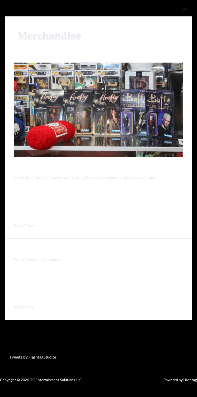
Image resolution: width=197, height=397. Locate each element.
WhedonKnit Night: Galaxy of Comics (83, 168)
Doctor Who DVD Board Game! (70, 250)
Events (92, 177)
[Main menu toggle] (185, 8)
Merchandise (110, 177)
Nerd (128, 177)
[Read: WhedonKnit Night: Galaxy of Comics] (98, 109)
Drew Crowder (27, 259)
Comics (38, 177)
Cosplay (77, 177)
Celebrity (22, 177)
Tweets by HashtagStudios (33, 356)
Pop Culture (145, 177)
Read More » (25, 224)
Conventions (58, 177)
